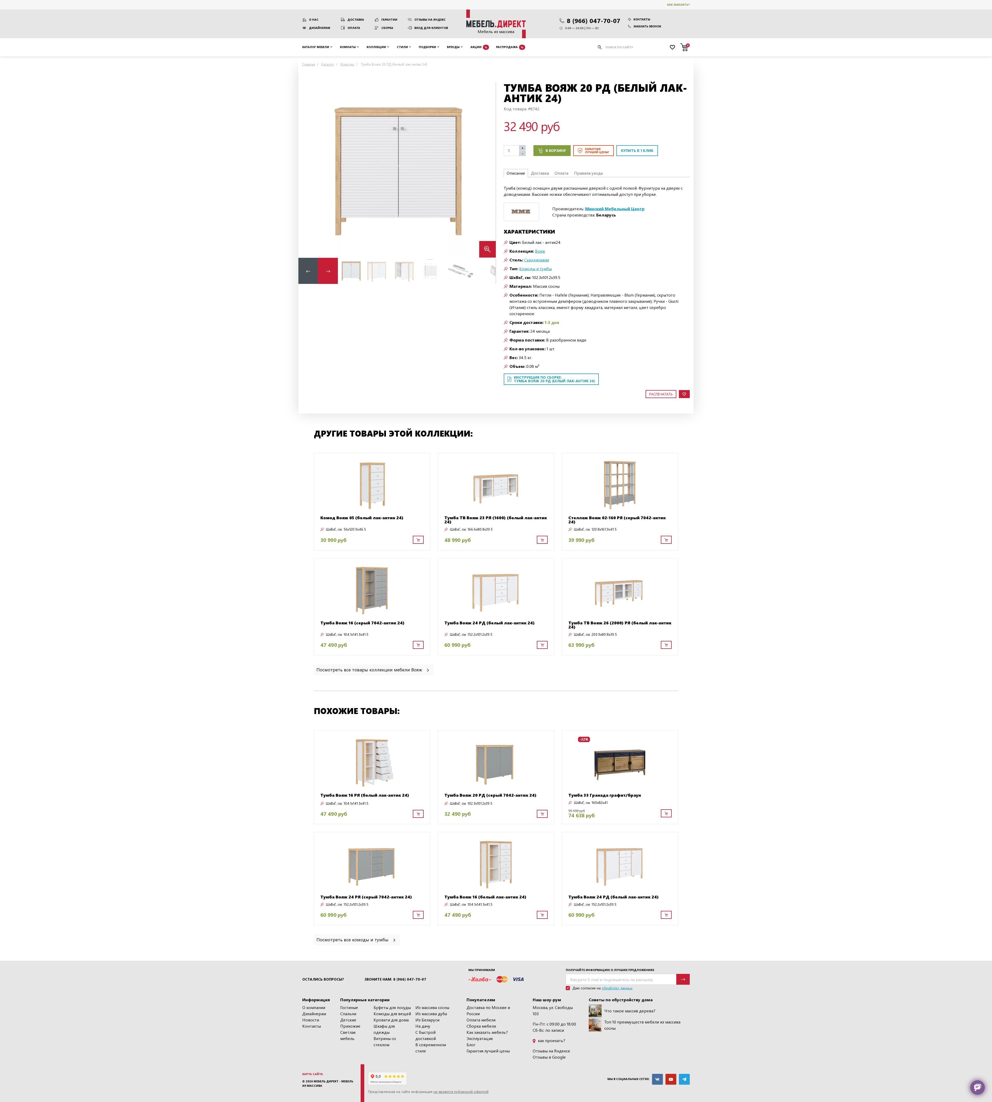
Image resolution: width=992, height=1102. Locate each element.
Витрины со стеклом (385, 1041)
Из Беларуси (427, 1019)
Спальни (348, 1013)
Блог (471, 1044)
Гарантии (389, 19)
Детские (348, 1019)
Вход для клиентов (431, 28)
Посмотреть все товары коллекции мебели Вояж (369, 669)
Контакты (641, 19)
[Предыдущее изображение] (306, 170)
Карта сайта (312, 1074)
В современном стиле (430, 1047)
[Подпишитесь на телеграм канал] (684, 1079)
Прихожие (350, 1026)
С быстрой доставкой (425, 1035)
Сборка (387, 28)
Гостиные (349, 1007)
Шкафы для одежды (384, 1029)
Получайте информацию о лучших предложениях (610, 969)
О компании (313, 1007)
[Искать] (600, 47)
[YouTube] (670, 1079)
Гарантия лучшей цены (488, 1050)
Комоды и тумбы (535, 268)
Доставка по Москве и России (488, 1010)
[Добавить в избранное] (684, 394)
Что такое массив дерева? (629, 1010)
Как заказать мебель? (487, 1032)
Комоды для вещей (392, 1013)
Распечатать (661, 394)
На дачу (422, 1026)
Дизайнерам (319, 28)
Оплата (353, 28)
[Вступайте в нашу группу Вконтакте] (657, 1079)
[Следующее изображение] (488, 170)
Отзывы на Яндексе (551, 1050)
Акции (478, 47)
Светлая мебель (347, 1035)
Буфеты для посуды (392, 1007)
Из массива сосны (432, 1007)
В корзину (556, 150)
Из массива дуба (431, 1013)
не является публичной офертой (461, 1091)
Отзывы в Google (549, 1057)
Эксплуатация (480, 1038)
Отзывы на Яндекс (430, 19)
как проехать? (551, 1040)
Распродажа (509, 47)
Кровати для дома (391, 1019)
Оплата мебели (481, 1019)
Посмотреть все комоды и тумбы (353, 939)
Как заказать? (678, 4)
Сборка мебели (481, 1026)
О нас (314, 19)
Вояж (540, 251)
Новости (310, 1019)
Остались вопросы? (323, 979)
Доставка (355, 19)
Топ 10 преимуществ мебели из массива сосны (642, 1025)
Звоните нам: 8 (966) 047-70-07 (395, 979)
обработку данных (617, 987)
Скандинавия (536, 259)
